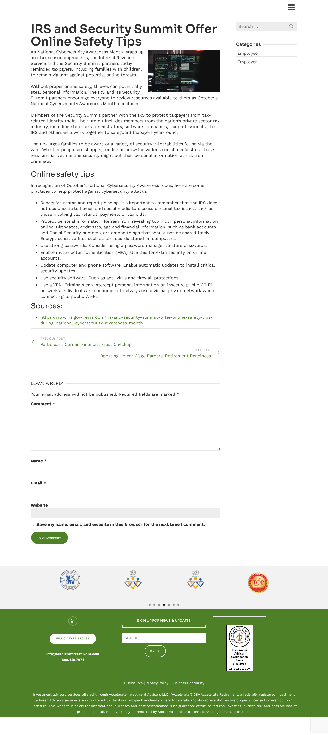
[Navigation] (291, 7)
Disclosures (133, 683)
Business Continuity (187, 683)
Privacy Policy (157, 683)
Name (39, 460)
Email (38, 482)
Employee (247, 53)
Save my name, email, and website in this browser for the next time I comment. (120, 524)
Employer (247, 61)
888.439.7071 (73, 660)
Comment (43, 403)
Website (39, 505)
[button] (34, 587)
